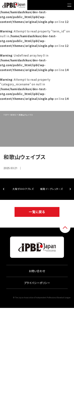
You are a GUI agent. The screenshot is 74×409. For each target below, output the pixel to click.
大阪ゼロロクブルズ (23, 189)
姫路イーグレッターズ (51, 189)
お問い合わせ (37, 271)
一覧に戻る (37, 211)
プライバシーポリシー (37, 283)
